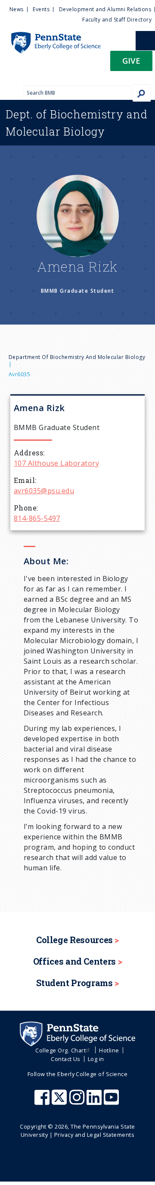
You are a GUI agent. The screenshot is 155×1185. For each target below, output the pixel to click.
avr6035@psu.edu (44, 490)
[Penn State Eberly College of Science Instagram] (78, 1101)
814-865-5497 (37, 518)
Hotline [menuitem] (109, 1050)
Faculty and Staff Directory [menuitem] (117, 19)
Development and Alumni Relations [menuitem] (105, 9)
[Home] (50, 36)
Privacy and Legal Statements (94, 1135)
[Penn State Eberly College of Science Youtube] (112, 1101)
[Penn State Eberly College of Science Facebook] (43, 1101)
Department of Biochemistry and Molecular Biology (77, 357)
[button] (131, 63)
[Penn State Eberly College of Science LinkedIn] (95, 1101)
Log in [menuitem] (96, 1059)
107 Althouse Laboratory (56, 463)
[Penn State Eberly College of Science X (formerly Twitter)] (60, 1101)
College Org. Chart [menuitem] (60, 1050)
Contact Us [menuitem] (66, 1059)
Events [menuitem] (41, 9)
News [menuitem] (16, 9)
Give (131, 60)
